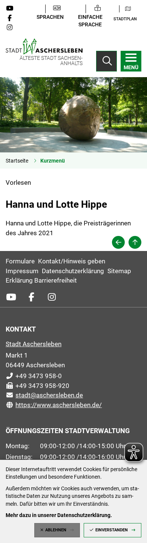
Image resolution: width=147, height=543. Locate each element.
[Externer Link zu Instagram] (12, 27)
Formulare (20, 261)
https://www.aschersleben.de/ (54, 405)
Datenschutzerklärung (73, 271)
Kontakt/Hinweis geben (71, 261)
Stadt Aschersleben (33, 344)
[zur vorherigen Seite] (118, 242)
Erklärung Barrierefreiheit (41, 280)
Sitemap (119, 271)
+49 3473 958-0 (34, 376)
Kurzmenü (52, 161)
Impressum (22, 271)
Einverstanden (111, 530)
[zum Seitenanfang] (135, 242)
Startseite (17, 161)
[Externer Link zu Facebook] (12, 18)
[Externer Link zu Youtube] (12, 8)
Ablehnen (55, 530)
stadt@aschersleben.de (44, 395)
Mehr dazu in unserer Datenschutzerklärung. (59, 515)
